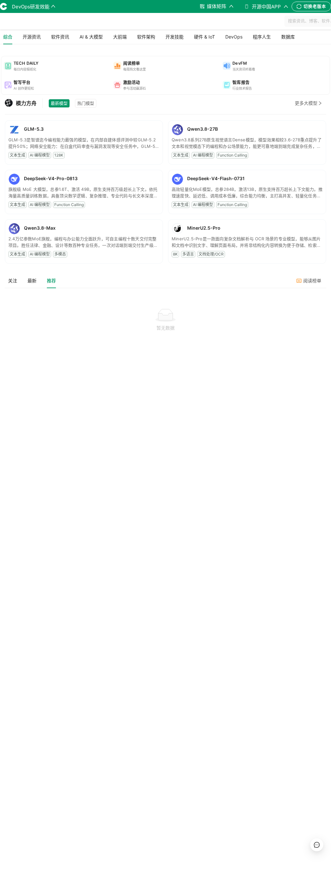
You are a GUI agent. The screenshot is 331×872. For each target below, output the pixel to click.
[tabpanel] (165, 335)
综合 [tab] (7, 36)
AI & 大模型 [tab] (91, 36)
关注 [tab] (12, 280)
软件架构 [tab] (146, 36)
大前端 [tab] (120, 36)
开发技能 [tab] (175, 36)
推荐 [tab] (51, 280)
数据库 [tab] (288, 36)
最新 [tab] (32, 280)
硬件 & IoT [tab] (204, 36)
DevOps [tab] (233, 36)
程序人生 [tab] (262, 36)
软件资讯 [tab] (60, 36)
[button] (56, 65)
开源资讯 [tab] (32, 36)
